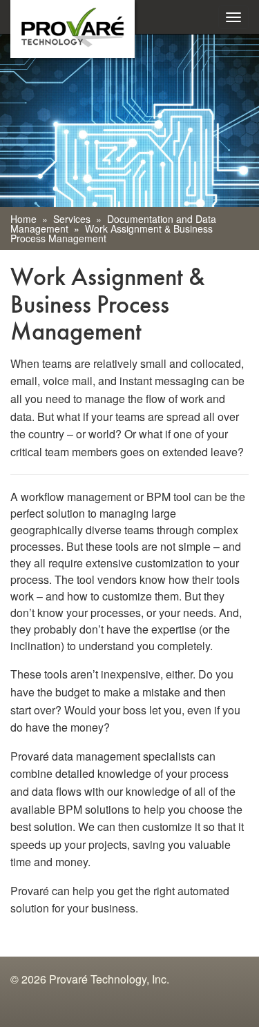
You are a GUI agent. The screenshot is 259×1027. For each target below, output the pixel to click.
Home (23, 219)
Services (71, 219)
